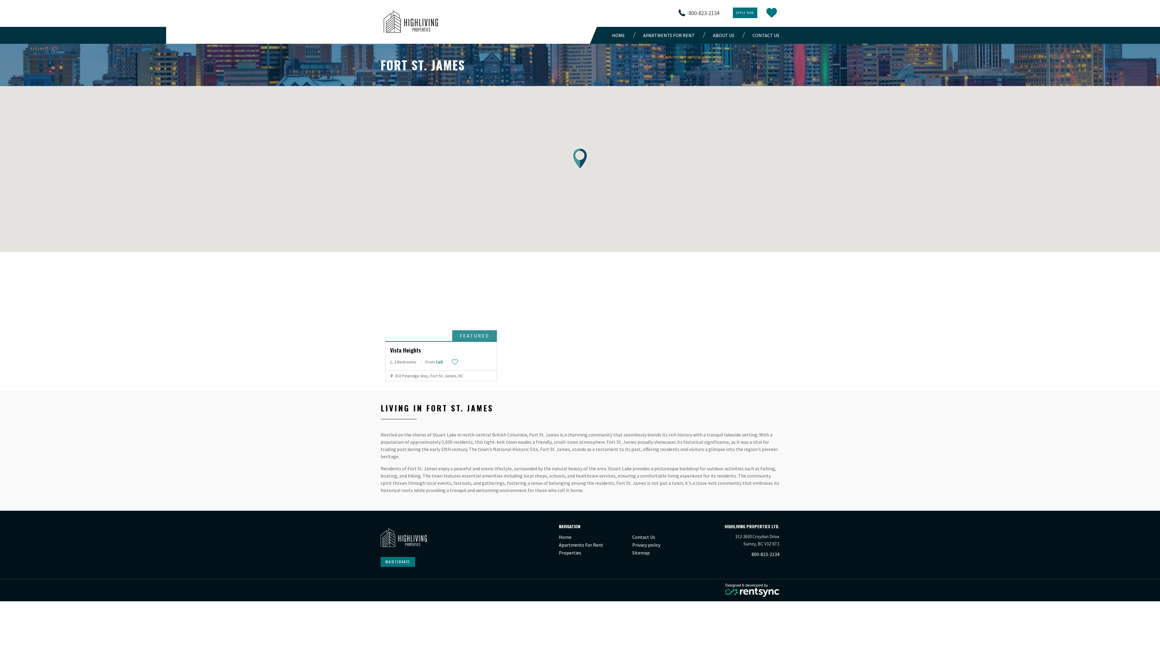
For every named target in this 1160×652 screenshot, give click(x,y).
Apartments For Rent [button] (669, 35)
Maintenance (397, 561)
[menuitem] (620, 35)
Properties (570, 553)
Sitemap (641, 553)
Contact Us (643, 537)
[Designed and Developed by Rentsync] (752, 590)
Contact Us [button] (765, 35)
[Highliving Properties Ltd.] (411, 22)
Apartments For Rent (581, 545)
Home (618, 35)
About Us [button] (723, 35)
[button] (580, 158)
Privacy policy (646, 545)
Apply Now (745, 13)
